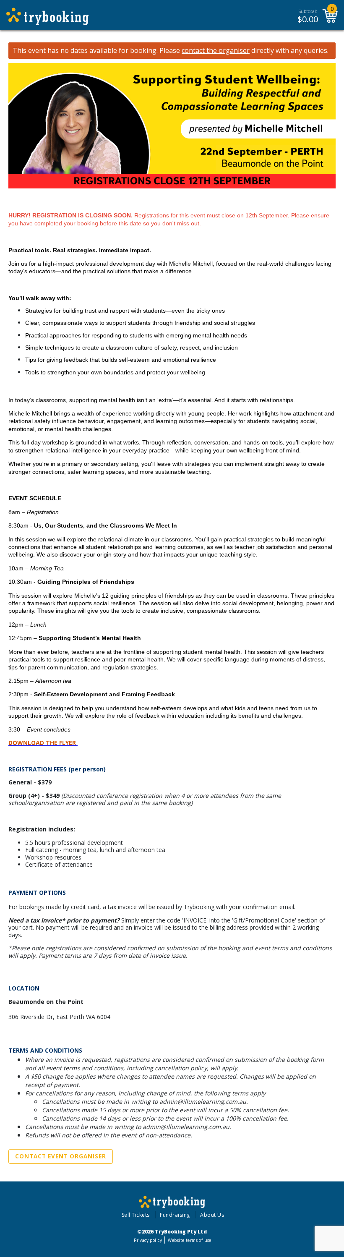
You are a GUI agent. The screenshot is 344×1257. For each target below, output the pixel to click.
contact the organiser (216, 51)
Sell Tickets (136, 1214)
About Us (212, 1214)
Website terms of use (189, 1240)
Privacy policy (148, 1240)
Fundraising (175, 1214)
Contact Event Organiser (60, 1156)
